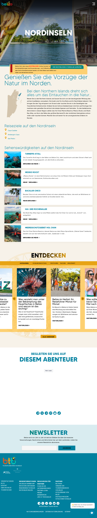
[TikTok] (59, 413)
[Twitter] (42, 413)
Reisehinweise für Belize (27, 488)
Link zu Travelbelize (44, 497)
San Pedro (11, 138)
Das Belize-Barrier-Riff (27, 484)
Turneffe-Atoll (33, 154)
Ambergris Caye (13, 134)
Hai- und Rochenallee (36, 209)
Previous (14, 298)
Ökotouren (54, 263)
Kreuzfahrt (71, 263)
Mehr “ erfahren (30, 182)
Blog (3, 483)
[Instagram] (50, 413)
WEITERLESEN (23, 325)
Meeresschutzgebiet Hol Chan (40, 228)
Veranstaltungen (7, 481)
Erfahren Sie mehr (31, 164)
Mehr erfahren (29, 201)
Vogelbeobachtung (40, 263)
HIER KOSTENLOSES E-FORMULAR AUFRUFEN (67, 67)
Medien (39, 492)
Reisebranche (41, 495)
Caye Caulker (12, 130)
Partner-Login (42, 490)
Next (82, 298)
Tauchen (63, 263)
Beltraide (59, 484)
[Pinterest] (46, 413)
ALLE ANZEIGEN (48, 337)
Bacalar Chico (32, 191)
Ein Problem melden (26, 490)
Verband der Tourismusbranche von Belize (62, 488)
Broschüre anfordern (27, 486)
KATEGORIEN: (24, 263)
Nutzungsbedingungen (35, 512)
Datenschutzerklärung (54, 512)
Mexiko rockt (32, 172)
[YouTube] (55, 413)
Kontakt (4, 485)
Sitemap (67, 512)
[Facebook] (38, 413)
